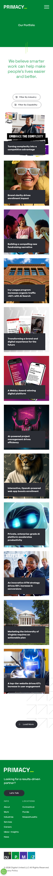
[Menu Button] (46, 7)
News (6, 836)
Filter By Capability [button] (27, 104)
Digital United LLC (20, 867)
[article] (26, 134)
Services (8, 822)
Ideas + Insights (11, 832)
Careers (8, 827)
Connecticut (28, 807)
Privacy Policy (11, 870)
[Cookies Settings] (4, 871)
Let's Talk (14, 793)
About (7, 807)
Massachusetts (29, 817)
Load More (28, 724)
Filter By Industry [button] (27, 97)
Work (6, 812)
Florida (25, 812)
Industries (8, 817)
